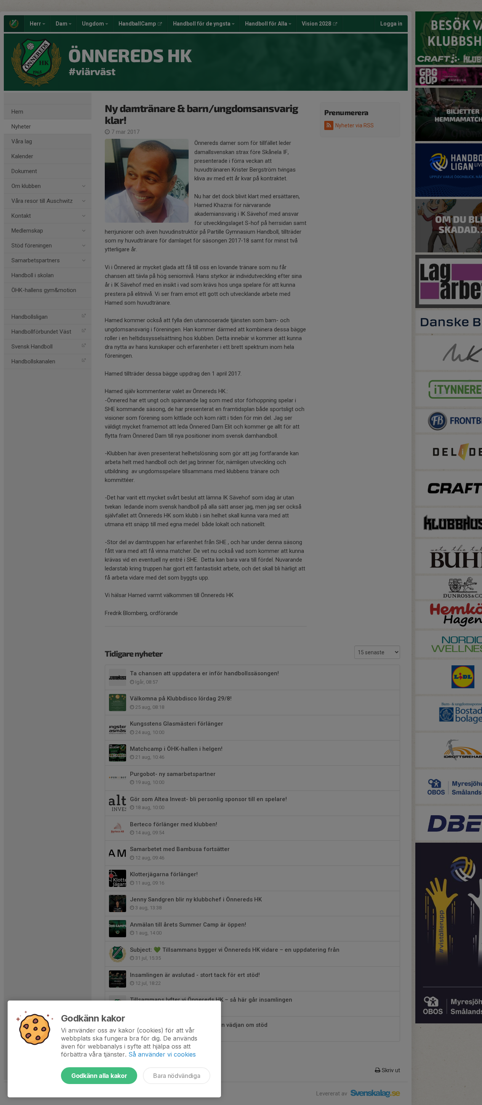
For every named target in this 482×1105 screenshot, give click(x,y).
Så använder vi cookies (162, 1054)
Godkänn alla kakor (99, 1075)
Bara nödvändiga (176, 1075)
